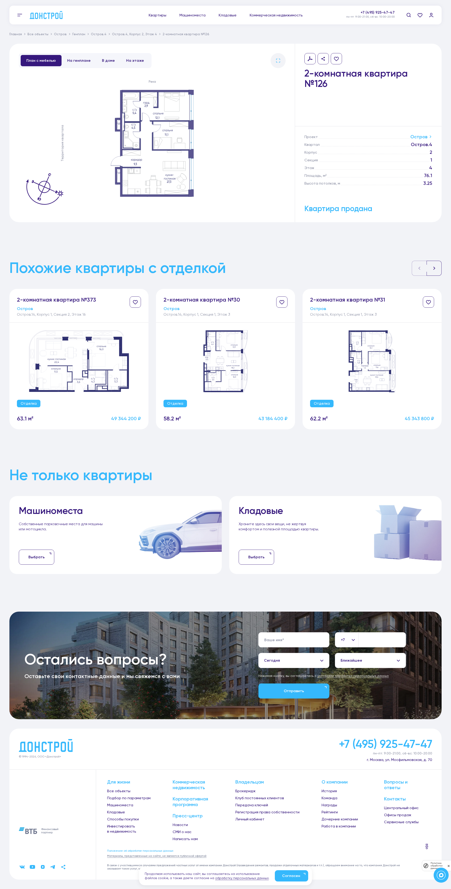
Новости (180, 825)
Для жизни (118, 782)
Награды (329, 805)
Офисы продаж (397, 815)
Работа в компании (339, 826)
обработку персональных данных (242, 878)
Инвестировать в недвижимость (121, 829)
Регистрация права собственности (267, 812)
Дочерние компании (340, 819)
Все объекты (37, 34)
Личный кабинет (249, 819)
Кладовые (228, 15)
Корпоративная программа (190, 801)
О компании (335, 782)
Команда (329, 798)
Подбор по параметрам (129, 798)
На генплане (79, 60)
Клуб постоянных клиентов (259, 798)
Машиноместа (192, 15)
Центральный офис (401, 808)
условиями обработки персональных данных (353, 676)
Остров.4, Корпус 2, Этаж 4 (134, 34)
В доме (108, 60)
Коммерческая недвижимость (276, 15)
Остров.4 (98, 34)
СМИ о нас (182, 832)
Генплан (78, 34)
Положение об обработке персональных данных (140, 850)
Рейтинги (330, 812)
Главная (15, 34)
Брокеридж (245, 791)
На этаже (135, 60)
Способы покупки (123, 819)
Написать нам (185, 839)
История (329, 791)
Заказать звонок (379, 17)
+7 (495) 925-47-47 (378, 12)
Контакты (395, 799)
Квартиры (157, 15)
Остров (60, 34)
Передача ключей (251, 805)
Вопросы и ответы (396, 784)
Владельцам (249, 782)
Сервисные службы (401, 822)
